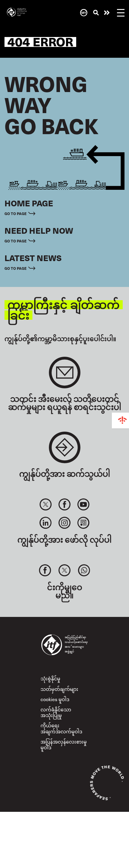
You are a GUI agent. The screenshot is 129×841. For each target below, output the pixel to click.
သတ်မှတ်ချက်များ (59, 688)
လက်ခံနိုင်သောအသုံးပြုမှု (55, 712)
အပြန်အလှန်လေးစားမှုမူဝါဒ (63, 744)
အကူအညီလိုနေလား (107, 12)
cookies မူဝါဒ (54, 699)
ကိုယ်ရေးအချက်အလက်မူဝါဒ (61, 728)
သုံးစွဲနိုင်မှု (50, 678)
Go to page (15, 213)
